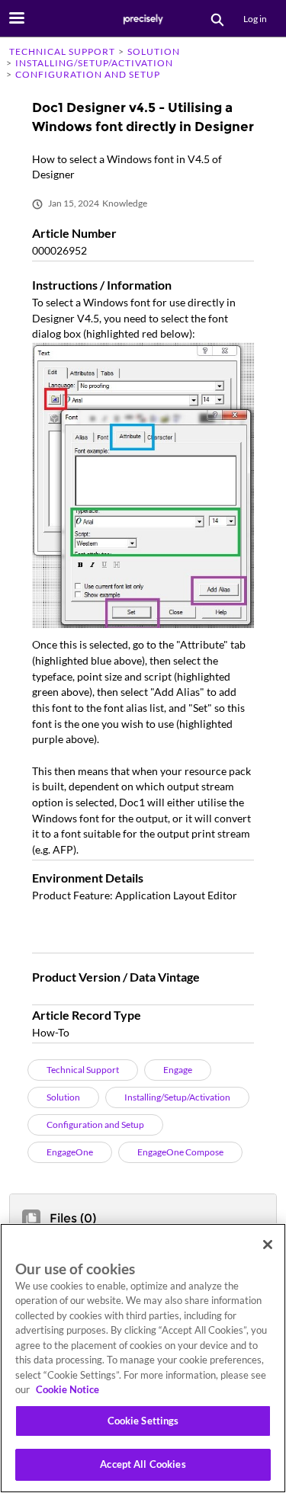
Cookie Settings (143, 1421)
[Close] (267, 1244)
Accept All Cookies (142, 1464)
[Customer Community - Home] (143, 19)
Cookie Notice (67, 1389)
